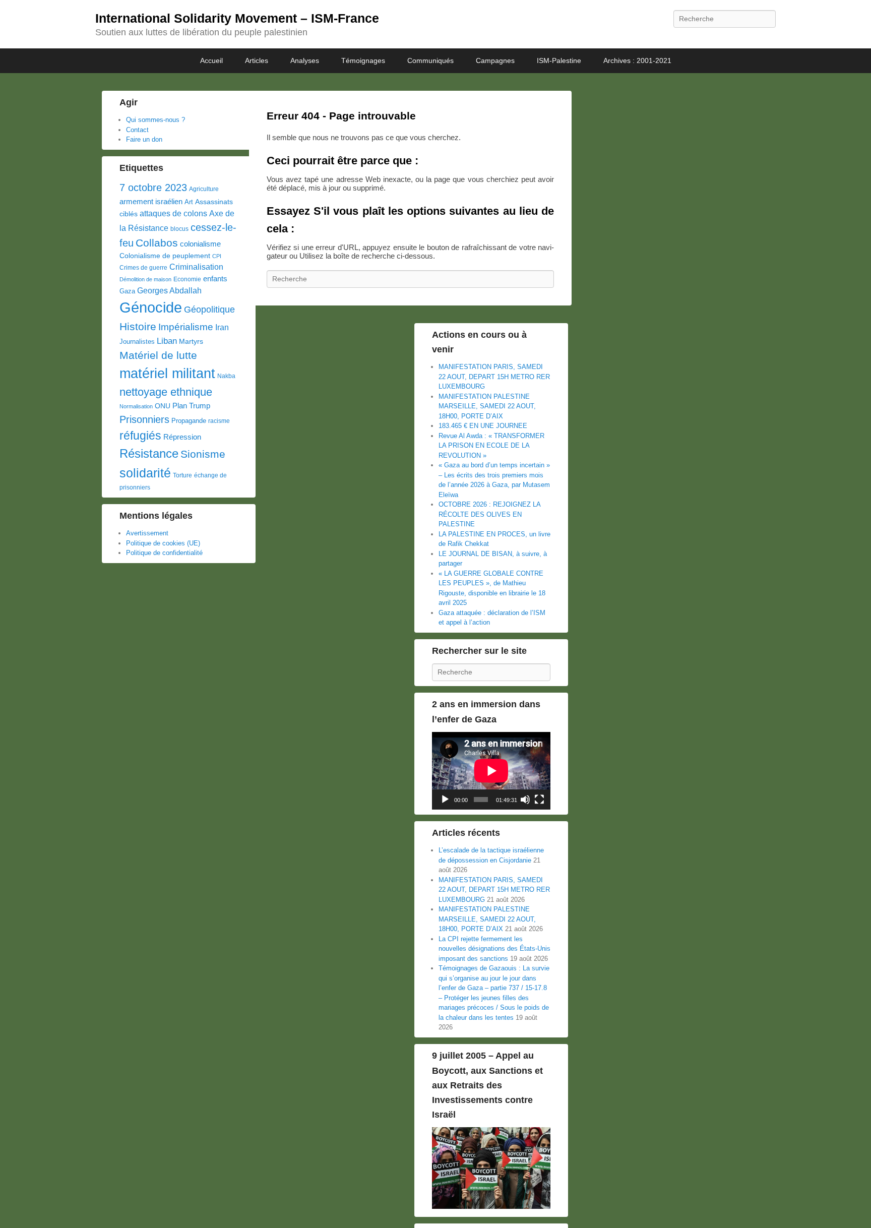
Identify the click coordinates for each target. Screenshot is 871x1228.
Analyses (304, 60)
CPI (216, 256)
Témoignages (363, 60)
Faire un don (144, 139)
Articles (256, 60)
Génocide (150, 307)
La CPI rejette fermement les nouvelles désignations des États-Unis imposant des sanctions (494, 948)
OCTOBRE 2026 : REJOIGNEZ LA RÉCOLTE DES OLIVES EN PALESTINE (489, 514)
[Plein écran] (539, 799)
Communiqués (430, 60)
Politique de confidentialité (164, 553)
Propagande (188, 420)
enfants (215, 279)
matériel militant (167, 373)
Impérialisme (185, 327)
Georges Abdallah (169, 290)
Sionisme (202, 454)
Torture (182, 475)
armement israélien (150, 201)
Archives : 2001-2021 (637, 60)
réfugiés (140, 435)
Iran (222, 327)
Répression (182, 437)
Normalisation (136, 406)
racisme (219, 420)
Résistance (148, 453)
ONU (162, 406)
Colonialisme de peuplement (164, 256)
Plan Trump (191, 405)
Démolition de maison (145, 279)
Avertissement (147, 533)
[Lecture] (445, 799)
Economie (187, 279)
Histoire (137, 326)
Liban (167, 341)
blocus (179, 228)
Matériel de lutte (158, 355)
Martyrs (191, 341)
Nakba (226, 376)
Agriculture (204, 189)
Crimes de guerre (143, 268)
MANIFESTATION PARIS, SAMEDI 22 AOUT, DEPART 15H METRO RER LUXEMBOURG (494, 376)
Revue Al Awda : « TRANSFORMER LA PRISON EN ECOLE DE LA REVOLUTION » (491, 445)
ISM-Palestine (559, 60)
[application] (491, 771)
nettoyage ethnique (165, 392)
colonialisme (200, 243)
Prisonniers (144, 419)
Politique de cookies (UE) (163, 543)
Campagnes (495, 60)
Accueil (211, 60)
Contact (137, 130)
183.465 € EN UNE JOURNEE (483, 425)
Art (188, 202)
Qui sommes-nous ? (155, 120)
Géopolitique (209, 309)
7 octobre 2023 (153, 187)
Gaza (127, 291)
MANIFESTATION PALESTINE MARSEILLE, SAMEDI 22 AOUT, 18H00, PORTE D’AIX (487, 406)
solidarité (145, 473)
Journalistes (137, 341)
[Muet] (525, 799)
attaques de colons (173, 213)
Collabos (157, 243)
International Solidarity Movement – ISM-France (237, 18)
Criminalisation (196, 267)
